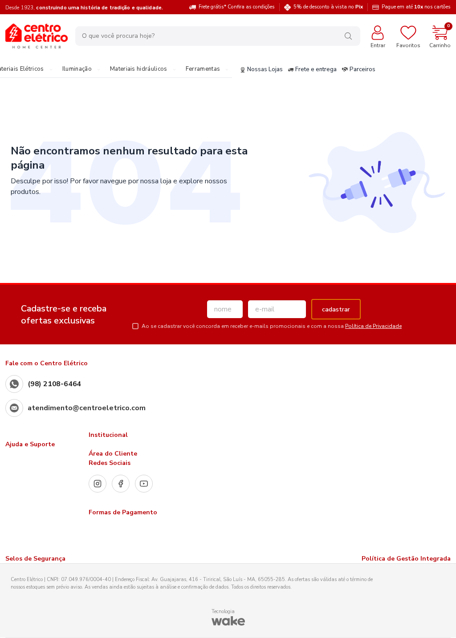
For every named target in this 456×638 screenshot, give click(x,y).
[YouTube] (144, 484)
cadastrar (336, 309)
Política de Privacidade (373, 326)
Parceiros (362, 69)
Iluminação (77, 69)
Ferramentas (203, 69)
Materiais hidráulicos (138, 69)
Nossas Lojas (265, 69)
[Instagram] (97, 484)
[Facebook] (121, 484)
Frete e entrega (316, 69)
